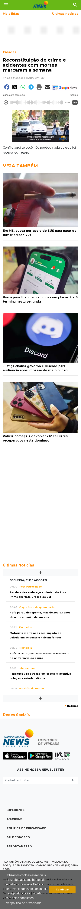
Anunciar (14, 819)
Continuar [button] (62, 889)
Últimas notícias (65, 14)
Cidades (9, 52)
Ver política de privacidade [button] (23, 903)
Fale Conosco (18, 837)
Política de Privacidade (26, 828)
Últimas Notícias (18, 565)
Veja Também (20, 166)
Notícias (71, 706)
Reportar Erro (19, 846)
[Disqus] (40, 502)
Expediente (15, 810)
